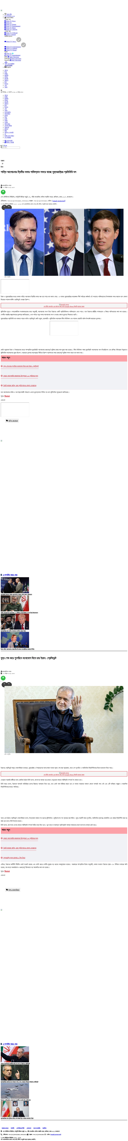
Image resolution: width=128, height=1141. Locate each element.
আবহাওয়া (6, 127)
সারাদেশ (6, 80)
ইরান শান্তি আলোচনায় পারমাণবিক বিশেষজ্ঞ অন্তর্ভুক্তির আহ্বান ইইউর (17, 649)
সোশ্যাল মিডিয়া (8, 125)
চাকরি (5, 119)
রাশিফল (6, 129)
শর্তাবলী (13, 1128)
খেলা (5, 85)
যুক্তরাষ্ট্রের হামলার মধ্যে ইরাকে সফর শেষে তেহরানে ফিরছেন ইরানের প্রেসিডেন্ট (19, 1082)
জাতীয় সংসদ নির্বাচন (9, 136)
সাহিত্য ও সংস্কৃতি (8, 132)
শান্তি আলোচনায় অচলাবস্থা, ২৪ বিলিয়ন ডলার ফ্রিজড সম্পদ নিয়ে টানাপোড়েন (19, 612)
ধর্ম (5, 134)
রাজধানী (6, 79)
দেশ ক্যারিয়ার (7, 137)
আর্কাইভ (44, 1128)
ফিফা (5, 72)
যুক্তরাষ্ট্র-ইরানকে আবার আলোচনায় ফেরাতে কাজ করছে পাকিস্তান (16, 594)
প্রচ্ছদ (2, 161)
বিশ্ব (5, 82)
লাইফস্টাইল (7, 114)
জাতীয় (5, 73)
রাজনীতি (6, 75)
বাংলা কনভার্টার (36, 1128)
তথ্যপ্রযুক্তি (7, 112)
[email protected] (58, 201)
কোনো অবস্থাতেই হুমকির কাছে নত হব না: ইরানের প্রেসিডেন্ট (15, 1063)
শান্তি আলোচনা (13, 421)
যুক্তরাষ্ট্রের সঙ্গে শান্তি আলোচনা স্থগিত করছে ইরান (13, 631)
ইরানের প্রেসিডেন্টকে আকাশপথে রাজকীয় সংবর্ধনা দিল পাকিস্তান (16, 1100)
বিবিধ (5, 131)
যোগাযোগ (29, 1128)
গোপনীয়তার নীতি (20, 1128)
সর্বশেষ (6, 70)
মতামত (6, 115)
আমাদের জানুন (5, 1128)
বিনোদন (6, 84)
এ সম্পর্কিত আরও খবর (10, 575)
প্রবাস (5, 87)
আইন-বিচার (7, 124)
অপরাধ (6, 122)
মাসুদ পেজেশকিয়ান (13, 890)
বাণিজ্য (6, 77)
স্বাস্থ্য (5, 120)
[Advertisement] (46, 5)
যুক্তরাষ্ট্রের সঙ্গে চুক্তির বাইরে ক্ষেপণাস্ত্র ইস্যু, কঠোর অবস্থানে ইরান (17, 1118)
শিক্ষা (5, 117)
